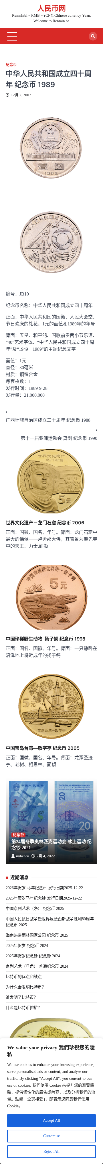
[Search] (93, 36)
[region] (51, 1101)
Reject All (51, 1151)
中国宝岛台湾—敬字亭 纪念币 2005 (43, 748)
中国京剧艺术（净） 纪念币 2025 (35, 908)
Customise (51, 1136)
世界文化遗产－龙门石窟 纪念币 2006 (45, 523)
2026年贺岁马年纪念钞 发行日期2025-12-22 (44, 898)
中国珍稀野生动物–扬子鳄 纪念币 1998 (45, 639)
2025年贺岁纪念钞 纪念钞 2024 (33, 956)
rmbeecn (22, 856)
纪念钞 (18, 835)
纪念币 (11, 65)
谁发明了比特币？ (22, 997)
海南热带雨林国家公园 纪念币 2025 (37, 935)
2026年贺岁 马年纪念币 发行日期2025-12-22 (44, 888)
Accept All (51, 1120)
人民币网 (51, 8)
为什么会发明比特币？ (26, 987)
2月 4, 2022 (46, 856)
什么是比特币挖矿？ (24, 1008)
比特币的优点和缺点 (24, 977)
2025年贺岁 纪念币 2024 (27, 946)
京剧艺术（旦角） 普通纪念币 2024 (37, 966)
